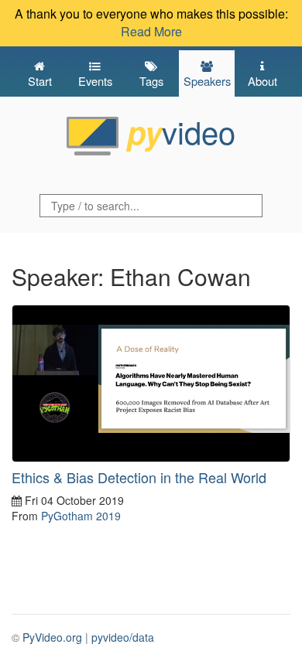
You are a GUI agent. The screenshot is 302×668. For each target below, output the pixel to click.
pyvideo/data (122, 637)
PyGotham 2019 (81, 515)
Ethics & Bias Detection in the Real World (139, 477)
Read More (151, 31)
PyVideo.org (52, 637)
